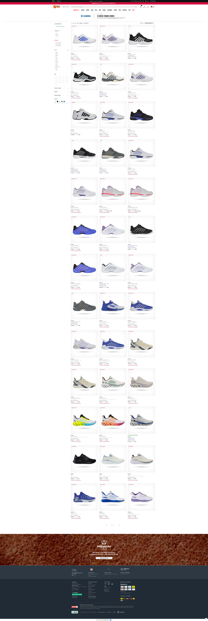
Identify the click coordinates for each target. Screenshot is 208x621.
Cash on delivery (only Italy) (126, 593)
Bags (100, 10)
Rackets (82, 10)
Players (115, 10)
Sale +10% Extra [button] (58, 42)
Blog (129, 10)
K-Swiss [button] (56, 61)
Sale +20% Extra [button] (58, 45)
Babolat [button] (56, 55)
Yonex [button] (56, 69)
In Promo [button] (56, 40)
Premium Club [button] (58, 23)
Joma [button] (56, 59)
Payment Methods (91, 589)
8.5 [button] (59, 80)
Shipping (89, 588)
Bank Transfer (123, 591)
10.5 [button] (59, 82)
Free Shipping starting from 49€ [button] (140, 1)
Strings (104, 10)
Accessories (109, 10)
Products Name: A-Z (149, 23)
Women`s (57, 35)
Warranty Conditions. (92, 592)
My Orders (90, 583)
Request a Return (91, 586)
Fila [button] (56, 56)
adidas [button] (56, 52)
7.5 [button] (66, 78)
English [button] (59, 1)
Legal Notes (90, 591)
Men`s (57, 33)
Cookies (114, 612)
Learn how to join (104, 558)
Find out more (106, 591)
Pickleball (125, 10)
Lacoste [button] (56, 62)
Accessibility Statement (92, 597)
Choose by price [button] (57, 88)
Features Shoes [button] (57, 95)
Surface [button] (56, 91)
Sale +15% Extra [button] (58, 44)
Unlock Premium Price (60, 26)
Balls (96, 10)
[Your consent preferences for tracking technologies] (206, 619)
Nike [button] (56, 68)
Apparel (87, 10)
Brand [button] (55, 49)
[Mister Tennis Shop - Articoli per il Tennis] (56, 6)
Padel (120, 10)
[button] (54, 1)
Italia (74, 575)
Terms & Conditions (101, 612)
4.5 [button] (59, 76)
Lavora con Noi (107, 587)
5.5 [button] (66, 76)
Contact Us (90, 594)
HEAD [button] (56, 58)
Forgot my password (91, 585)
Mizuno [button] (56, 65)
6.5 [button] (59, 78)
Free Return (153, 1)
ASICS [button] (56, 53)
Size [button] (55, 74)
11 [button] (63, 82)
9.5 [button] (66, 80)
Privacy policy (108, 612)
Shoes (92, 10)
